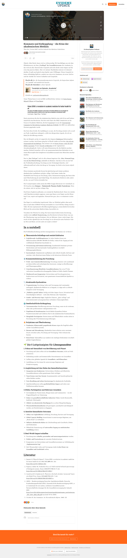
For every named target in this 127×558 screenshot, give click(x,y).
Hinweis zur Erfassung (84, 547)
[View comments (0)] (101, 22)
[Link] (21, 227)
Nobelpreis (59, 139)
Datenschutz (67, 547)
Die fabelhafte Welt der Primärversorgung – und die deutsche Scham (94, 138)
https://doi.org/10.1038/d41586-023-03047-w (40, 478)
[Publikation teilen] (105, 4)
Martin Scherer (41, 52)
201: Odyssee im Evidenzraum (94, 118)
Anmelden (121, 4)
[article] (91, 99)
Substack (49, 555)
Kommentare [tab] (28, 512)
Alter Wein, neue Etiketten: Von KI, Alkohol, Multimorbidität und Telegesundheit (94, 145)
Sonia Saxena (67, 99)
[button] (52, 25)
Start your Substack (58, 551)
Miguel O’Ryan (28, 101)
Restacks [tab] (34, 512)
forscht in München (46, 146)
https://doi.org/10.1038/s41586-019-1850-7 (39, 471)
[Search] (102, 4)
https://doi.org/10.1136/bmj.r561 (36, 464)
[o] (82, 99)
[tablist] (31, 512)
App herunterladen (71, 551)
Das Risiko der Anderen (92, 111)
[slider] (63, 37)
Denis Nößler (32, 52)
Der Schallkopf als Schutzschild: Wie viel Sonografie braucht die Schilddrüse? (92, 125)
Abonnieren (112, 4)
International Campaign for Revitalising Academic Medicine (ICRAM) (47, 124)
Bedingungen (75, 547)
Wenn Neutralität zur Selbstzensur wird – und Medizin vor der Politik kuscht (93, 132)
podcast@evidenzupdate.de (41, 95)
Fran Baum (39, 101)
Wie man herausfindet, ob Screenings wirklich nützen (94, 98)
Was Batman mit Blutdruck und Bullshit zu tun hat (94, 105)
